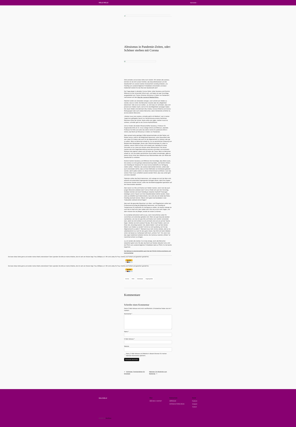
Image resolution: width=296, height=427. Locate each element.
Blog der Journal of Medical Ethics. (148, 97)
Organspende (149, 278)
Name (126, 331)
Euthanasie (140, 278)
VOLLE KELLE (103, 3)
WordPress (108, 418)
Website (126, 346)
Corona (127, 278)
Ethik (133, 278)
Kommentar (128, 314)
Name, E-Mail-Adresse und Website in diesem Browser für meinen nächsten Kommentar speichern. (146, 354)
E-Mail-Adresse (129, 339)
